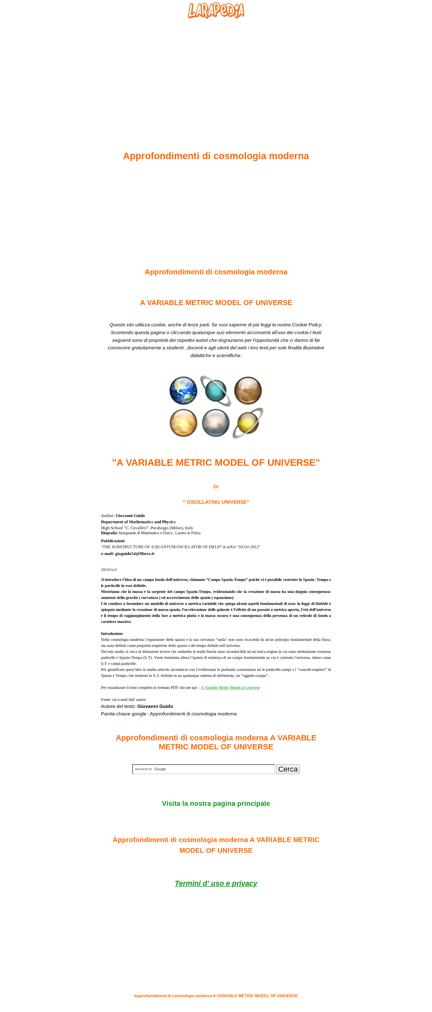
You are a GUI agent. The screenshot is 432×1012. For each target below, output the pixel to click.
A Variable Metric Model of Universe (230, 687)
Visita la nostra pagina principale (216, 803)
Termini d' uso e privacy (216, 883)
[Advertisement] (216, 73)
